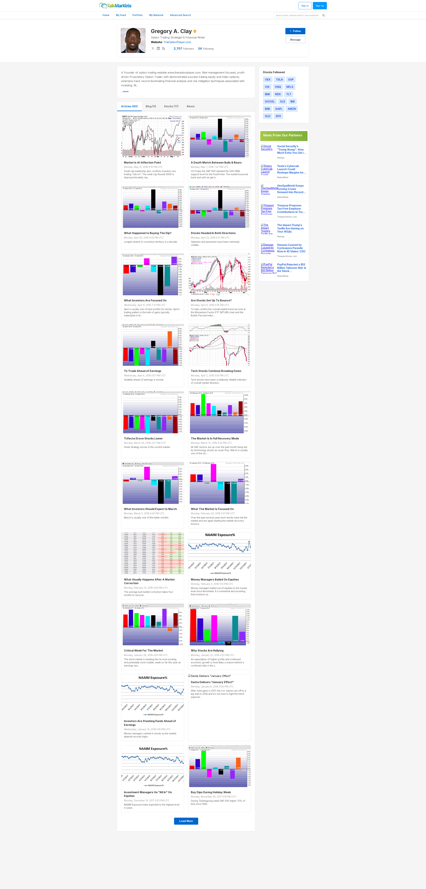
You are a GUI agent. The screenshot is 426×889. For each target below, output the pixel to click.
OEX (268, 79)
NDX (278, 94)
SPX (278, 116)
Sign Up (320, 5)
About (191, 106)
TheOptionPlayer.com (177, 42)
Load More (186, 821)
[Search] (323, 15)
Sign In (305, 5)
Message (295, 39)
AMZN (292, 108)
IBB (292, 101)
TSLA (279, 79)
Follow (295, 31)
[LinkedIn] (158, 48)
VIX (267, 86)
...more (124, 91)
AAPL (278, 108)
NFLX (289, 86)
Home (106, 15)
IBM (267, 94)
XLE (282, 101)
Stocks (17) (171, 106)
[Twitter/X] (153, 48)
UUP (291, 79)
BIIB (267, 108)
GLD (267, 116)
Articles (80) (129, 106)
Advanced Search (180, 15)
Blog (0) (151, 106)
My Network (156, 15)
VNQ (278, 86)
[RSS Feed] (164, 48)
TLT (288, 94)
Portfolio (137, 15)
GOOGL (270, 101)
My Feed (121, 15)
